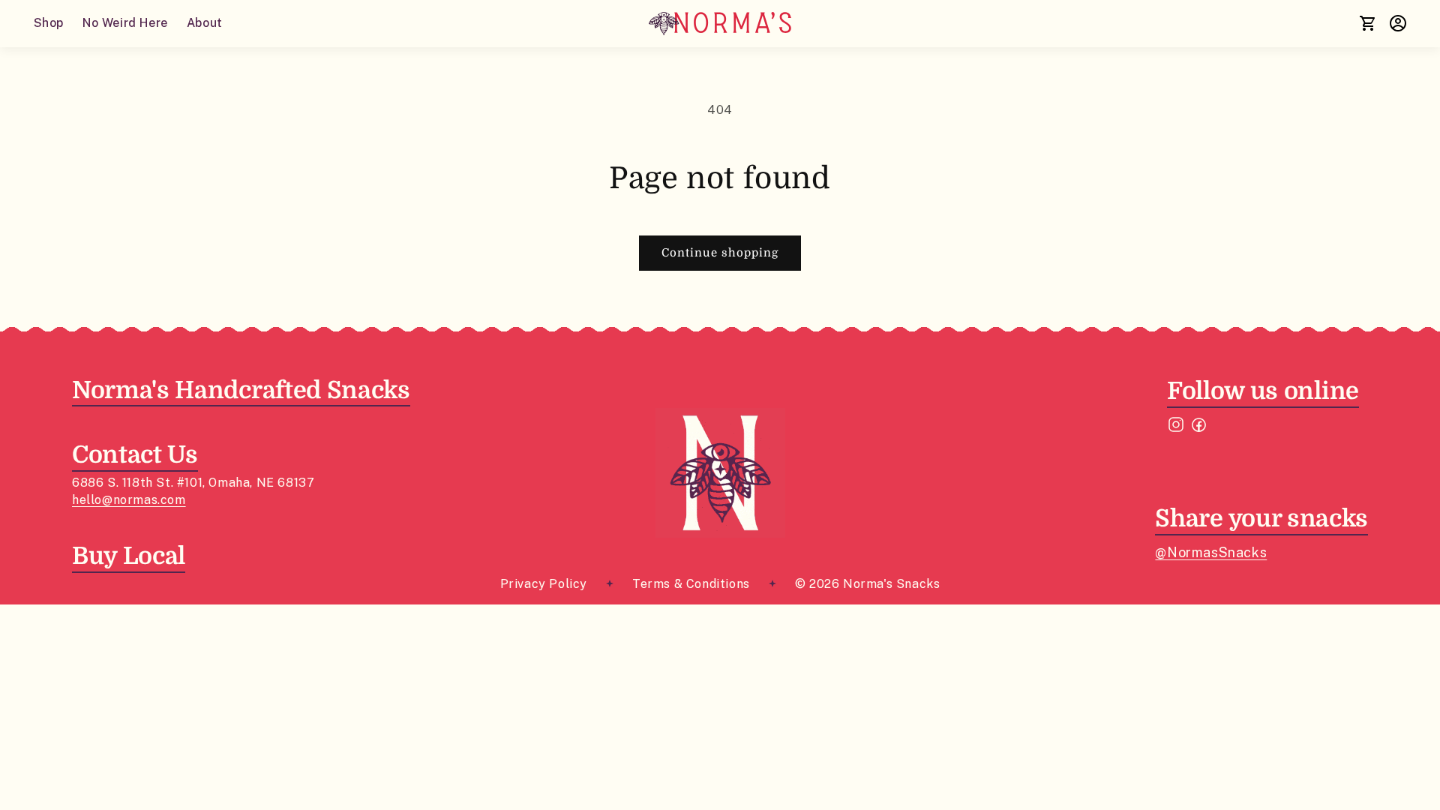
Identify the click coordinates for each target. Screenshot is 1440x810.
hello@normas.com (129, 500)
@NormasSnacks (1211, 552)
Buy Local (128, 556)
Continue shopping (720, 253)
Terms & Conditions (691, 584)
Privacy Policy (543, 584)
